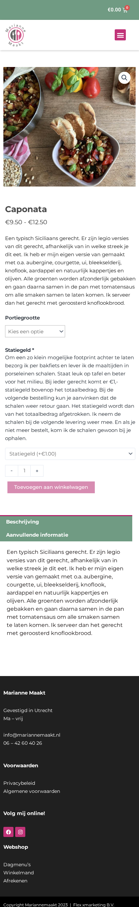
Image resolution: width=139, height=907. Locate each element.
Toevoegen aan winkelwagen (51, 487)
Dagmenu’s (17, 865)
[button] (120, 34)
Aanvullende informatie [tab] (37, 535)
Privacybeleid (19, 783)
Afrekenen (15, 881)
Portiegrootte (22, 317)
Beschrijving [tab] (22, 521)
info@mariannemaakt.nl (31, 735)
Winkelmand (18, 873)
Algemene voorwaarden (31, 791)
